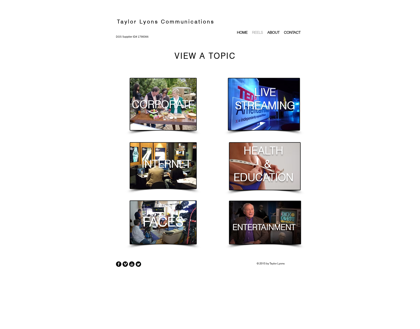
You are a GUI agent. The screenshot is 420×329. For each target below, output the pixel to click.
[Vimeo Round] (125, 264)
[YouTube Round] (132, 264)
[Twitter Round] (138, 264)
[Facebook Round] (118, 264)
